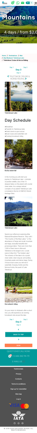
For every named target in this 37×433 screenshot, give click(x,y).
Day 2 (25, 67)
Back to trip (18, 334)
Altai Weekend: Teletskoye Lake (13, 58)
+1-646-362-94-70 (20, 356)
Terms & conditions (18, 384)
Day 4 (19, 73)
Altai (20, 55)
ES (31, 3)
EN (28, 3)
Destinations (12, 55)
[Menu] (36, 3)
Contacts (18, 379)
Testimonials (18, 369)
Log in (18, 399)
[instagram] (19, 424)
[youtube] (15, 424)
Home (4, 55)
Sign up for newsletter (18, 389)
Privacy (18, 374)
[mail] (23, 361)
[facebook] (22, 424)
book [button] (18, 345)
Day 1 (12, 67)
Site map (18, 394)
